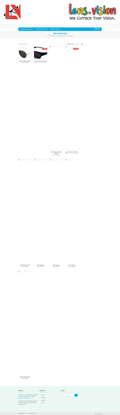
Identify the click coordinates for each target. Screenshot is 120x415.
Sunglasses (53, 35)
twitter (42, 403)
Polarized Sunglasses (61, 35)
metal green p (40, 265)
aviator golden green (25, 61)
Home (48, 35)
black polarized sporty (41, 61)
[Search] (76, 395)
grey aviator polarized (72, 152)
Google (42, 394)
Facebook (43, 397)
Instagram (43, 400)
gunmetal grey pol (25, 265)
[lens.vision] (60, 12)
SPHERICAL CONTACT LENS (26, 29)
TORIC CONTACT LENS (41, 29)
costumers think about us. (24, 398)
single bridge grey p (25, 377)
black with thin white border (56, 152)
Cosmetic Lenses (55, 29)
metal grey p (56, 265)
